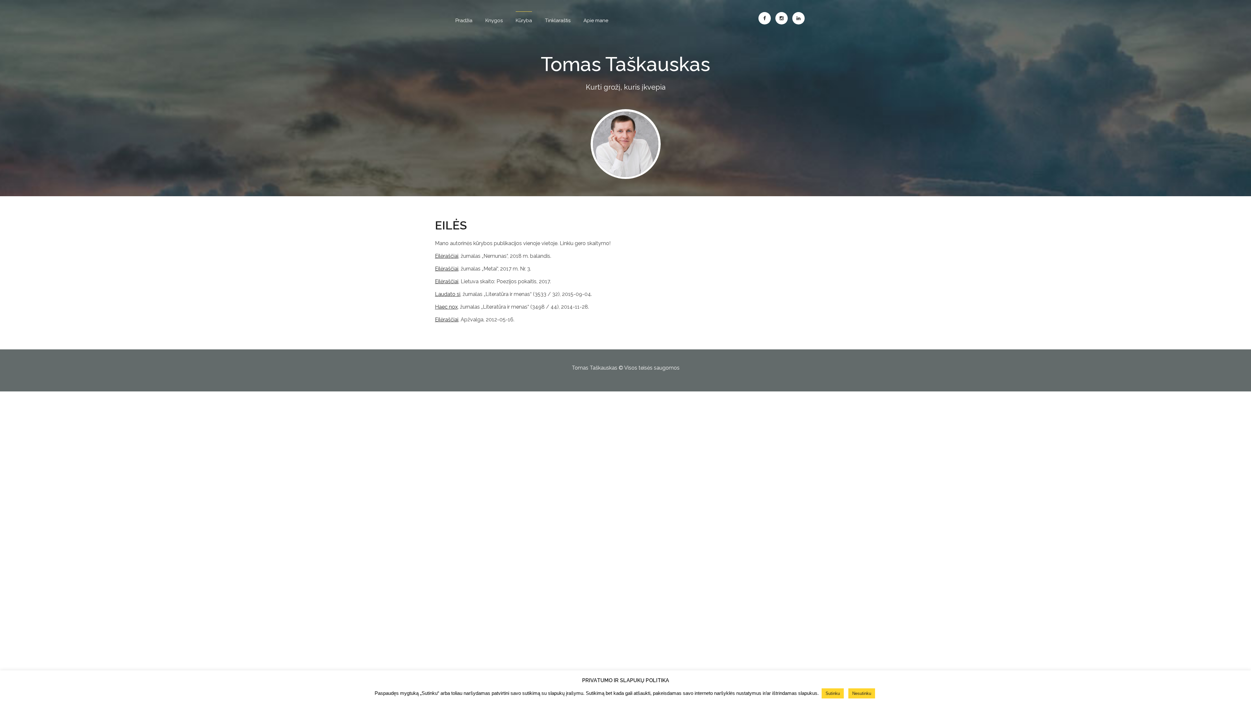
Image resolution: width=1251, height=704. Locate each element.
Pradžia (463, 20)
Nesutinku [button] (861, 693)
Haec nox (446, 307)
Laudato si (447, 294)
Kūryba (524, 20)
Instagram (781, 18)
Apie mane (595, 20)
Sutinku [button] (833, 693)
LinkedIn (798, 18)
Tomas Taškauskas (625, 64)
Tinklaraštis (557, 20)
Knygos (494, 20)
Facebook (764, 18)
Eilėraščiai (446, 256)
